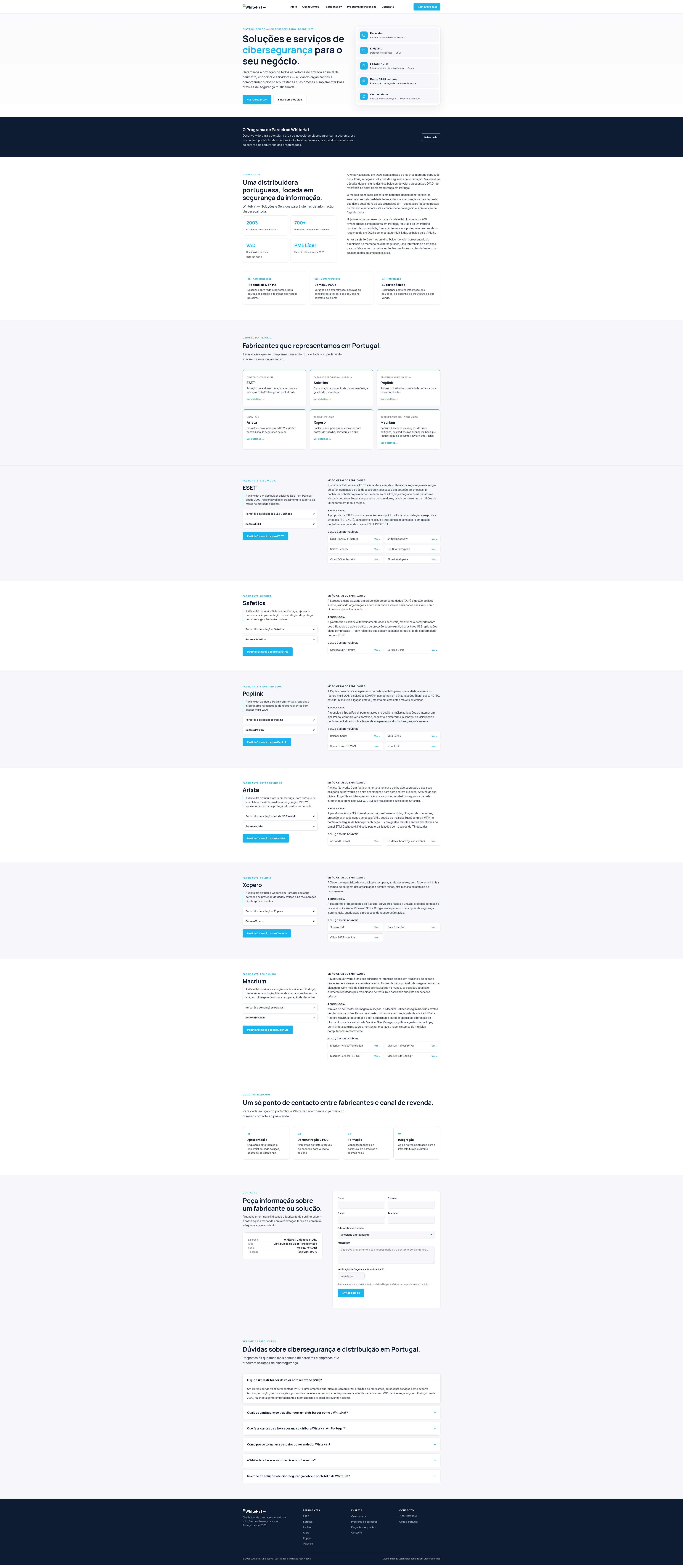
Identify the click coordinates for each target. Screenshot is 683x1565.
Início (293, 6)
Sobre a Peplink (280, 730)
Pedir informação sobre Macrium (267, 1029)
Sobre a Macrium (280, 1017)
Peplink (307, 1527)
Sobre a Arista (280, 826)
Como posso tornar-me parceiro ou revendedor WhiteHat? (288, 1444)
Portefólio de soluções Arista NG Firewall (280, 816)
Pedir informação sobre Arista (266, 838)
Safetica (308, 1521)
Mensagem (344, 1242)
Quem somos (358, 1516)
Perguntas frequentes (363, 1527)
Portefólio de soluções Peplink (280, 719)
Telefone (393, 1213)
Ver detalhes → (255, 399)
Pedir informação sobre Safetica (267, 651)
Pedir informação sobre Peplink (267, 742)
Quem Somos (310, 6)
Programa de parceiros (364, 1521)
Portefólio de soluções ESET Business (280, 513)
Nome (341, 1198)
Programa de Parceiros (361, 6)
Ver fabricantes (257, 99)
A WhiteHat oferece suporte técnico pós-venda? (281, 1460)
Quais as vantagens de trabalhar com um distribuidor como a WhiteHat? (297, 1413)
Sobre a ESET (280, 524)
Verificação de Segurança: (361, 1269)
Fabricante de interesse (351, 1228)
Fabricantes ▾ (333, 6)
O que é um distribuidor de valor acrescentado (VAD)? (284, 1380)
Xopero (307, 1538)
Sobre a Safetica (280, 639)
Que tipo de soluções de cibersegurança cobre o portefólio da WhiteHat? (298, 1476)
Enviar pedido (351, 1292)
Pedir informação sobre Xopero (267, 933)
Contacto (388, 6)
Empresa (392, 1198)
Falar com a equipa (290, 99)
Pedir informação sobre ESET (265, 536)
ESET (306, 1516)
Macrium (308, 1543)
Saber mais (430, 137)
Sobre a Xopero (280, 921)
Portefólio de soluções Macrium (280, 1007)
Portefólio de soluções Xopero (280, 911)
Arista (306, 1532)
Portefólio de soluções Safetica (280, 629)
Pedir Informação (427, 6)
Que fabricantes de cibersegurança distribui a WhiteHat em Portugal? (296, 1428)
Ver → (377, 539)
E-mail (341, 1213)
